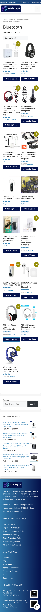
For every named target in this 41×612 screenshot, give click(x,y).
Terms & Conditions (11, 568)
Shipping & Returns (10, 571)
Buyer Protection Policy (12, 538)
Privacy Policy (8, 564)
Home (5, 19)
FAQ (4, 561)
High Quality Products (11, 528)
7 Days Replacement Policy (14, 531)
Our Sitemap (8, 578)
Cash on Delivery (9, 524)
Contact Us (7, 558)
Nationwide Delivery (11, 535)
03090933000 (16, 511)
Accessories (18, 19)
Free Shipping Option (11, 541)
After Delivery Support (12, 545)
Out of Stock (11, 79)
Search (6, 400)
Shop (11, 19)
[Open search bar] (32, 9)
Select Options (11, 125)
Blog (4, 575)
